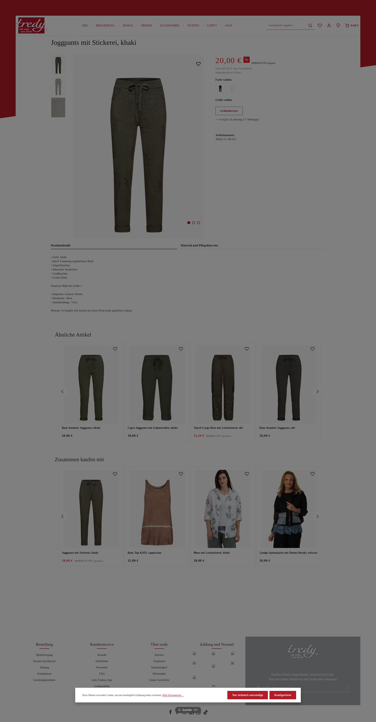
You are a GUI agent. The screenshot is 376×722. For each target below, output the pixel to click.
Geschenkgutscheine (44, 680)
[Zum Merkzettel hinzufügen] (198, 63)
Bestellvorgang (44, 654)
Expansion (159, 661)
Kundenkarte (44, 673)
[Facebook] (171, 713)
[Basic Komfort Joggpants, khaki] (91, 384)
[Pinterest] (178, 713)
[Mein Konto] (329, 25)
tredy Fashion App (102, 680)
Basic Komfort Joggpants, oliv (277, 427)
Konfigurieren (282, 695)
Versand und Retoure (44, 661)
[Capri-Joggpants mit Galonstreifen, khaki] (157, 384)
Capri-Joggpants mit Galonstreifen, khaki (153, 427)
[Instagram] (185, 713)
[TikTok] (205, 713)
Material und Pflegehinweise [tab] (199, 245)
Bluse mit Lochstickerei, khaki (212, 552)
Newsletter (102, 667)
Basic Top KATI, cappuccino (144, 552)
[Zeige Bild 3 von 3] (198, 222)
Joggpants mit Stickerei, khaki (80, 552)
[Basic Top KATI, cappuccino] (157, 509)
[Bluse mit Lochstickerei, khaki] (223, 509)
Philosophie (159, 673)
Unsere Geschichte (159, 680)
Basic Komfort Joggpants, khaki (81, 427)
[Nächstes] (317, 391)
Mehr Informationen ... (172, 695)
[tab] (114, 245)
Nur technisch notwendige (247, 695)
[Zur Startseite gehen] (32, 25)
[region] (129, 146)
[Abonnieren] (347, 688)
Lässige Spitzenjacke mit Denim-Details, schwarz (288, 552)
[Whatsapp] (199, 713)
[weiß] (232, 88)
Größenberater (229, 110)
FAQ (102, 673)
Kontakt (102, 654)
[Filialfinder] (338, 25)
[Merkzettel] (319, 25)
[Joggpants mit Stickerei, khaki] (138, 146)
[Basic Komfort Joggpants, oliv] (288, 384)
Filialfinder (102, 661)
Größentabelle (102, 686)
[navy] (220, 88)
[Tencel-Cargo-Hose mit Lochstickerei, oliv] (223, 384)
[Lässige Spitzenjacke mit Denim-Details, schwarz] (288, 509)
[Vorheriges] (63, 391)
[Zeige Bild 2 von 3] (193, 222)
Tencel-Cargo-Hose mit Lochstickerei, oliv (218, 427)
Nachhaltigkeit (159, 667)
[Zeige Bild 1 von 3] (188, 222)
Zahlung (44, 667)
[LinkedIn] (192, 713)
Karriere (159, 654)
